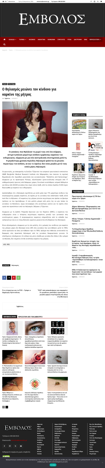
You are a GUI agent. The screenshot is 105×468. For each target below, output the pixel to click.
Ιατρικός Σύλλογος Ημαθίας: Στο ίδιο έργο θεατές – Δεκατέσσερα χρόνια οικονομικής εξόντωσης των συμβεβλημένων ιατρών (34, 397)
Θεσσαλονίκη (58, 454)
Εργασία (57, 445)
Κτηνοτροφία (76, 435)
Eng (85, 39)
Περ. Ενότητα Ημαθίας (95, 426)
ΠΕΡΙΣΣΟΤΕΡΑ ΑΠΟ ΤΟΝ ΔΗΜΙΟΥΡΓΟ (30, 317)
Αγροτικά (39, 424)
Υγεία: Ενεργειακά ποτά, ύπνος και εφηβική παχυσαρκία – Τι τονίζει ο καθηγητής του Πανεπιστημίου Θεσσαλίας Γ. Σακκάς (12, 341)
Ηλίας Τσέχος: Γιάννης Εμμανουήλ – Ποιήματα (79, 154)
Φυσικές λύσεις (94, 451)
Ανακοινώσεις (41, 438)
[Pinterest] (14, 278)
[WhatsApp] (18, 278)
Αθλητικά (41, 39)
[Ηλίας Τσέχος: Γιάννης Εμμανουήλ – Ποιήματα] (79, 146)
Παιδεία (74, 447)
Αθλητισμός (40, 429)
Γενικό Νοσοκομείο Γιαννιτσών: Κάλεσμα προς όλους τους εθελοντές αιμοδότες (35, 368)
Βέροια (39, 447)
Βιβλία (39, 449)
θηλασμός (15, 265)
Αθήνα (39, 426)
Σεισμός (91, 435)
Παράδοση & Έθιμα (77, 451)
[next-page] (7, 407)
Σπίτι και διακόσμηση (95, 438)
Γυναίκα (39, 454)
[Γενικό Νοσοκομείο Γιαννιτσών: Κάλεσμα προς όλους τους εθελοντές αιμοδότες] (35, 357)
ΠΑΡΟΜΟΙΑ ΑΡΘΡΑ (9, 317)
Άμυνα (39, 433)
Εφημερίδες (58, 449)
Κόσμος (32, 39)
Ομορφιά (74, 445)
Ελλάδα (12, 39)
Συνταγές (61, 39)
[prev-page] (3, 407)
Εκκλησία (57, 435)
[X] (97, 1)
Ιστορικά (74, 424)
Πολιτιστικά (93, 431)
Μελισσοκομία (76, 440)
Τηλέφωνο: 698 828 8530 (58, 1)
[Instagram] (94, 1)
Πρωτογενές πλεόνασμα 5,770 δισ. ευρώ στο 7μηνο (79, 132)
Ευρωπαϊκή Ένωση (60, 447)
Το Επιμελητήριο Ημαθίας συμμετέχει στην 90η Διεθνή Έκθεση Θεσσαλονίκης (95, 156)
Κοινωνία (51, 39)
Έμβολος (7, 98)
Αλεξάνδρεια (41, 431)
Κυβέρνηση (75, 438)
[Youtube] (101, 1)
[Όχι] (102, 463)
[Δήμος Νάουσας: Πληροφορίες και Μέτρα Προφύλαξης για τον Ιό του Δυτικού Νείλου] (95, 124)
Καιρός (74, 426)
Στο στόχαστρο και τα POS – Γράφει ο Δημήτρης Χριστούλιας (16, 291)
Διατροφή (78, 39)
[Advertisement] (52, 66)
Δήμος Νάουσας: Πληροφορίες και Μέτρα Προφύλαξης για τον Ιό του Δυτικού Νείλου (86, 208)
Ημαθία (57, 451)
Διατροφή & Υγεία (60, 431)
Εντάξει (53, 465)
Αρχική (4, 50)
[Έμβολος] (52, 20)
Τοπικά (22, 39)
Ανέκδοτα (40, 440)
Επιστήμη (11, 84)
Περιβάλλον (75, 454)
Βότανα (39, 451)
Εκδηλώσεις (58, 433)
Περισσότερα (94, 39)
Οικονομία (75, 442)
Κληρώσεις (75, 429)
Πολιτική (92, 429)
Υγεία (69, 39)
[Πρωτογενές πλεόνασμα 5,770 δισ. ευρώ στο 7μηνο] (79, 124)
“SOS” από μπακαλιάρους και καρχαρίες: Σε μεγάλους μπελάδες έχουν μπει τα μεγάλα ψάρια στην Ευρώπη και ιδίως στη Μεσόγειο (53, 293)
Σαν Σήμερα (92, 433)
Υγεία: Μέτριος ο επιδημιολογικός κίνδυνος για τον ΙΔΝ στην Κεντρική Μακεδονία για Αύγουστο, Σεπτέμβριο (12, 397)
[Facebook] (91, 1)
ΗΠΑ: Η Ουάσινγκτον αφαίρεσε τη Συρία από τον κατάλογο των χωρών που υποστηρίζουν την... (87, 272)
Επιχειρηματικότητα (61, 442)
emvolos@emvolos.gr (43, 1)
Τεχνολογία (92, 442)
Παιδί (73, 449)
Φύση (91, 449)
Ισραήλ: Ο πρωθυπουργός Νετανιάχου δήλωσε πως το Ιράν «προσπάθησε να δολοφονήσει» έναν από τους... (87, 258)
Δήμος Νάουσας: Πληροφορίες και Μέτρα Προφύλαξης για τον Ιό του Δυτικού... (95, 134)
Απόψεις (39, 442)
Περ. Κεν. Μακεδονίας (95, 424)
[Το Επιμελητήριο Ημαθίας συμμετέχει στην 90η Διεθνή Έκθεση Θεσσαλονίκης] (95, 146)
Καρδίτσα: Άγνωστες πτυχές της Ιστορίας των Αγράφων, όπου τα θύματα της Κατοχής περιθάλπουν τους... (86, 244)
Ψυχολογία (92, 454)
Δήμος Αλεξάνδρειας (61, 424)
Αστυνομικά (40, 445)
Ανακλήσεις (40, 435)
